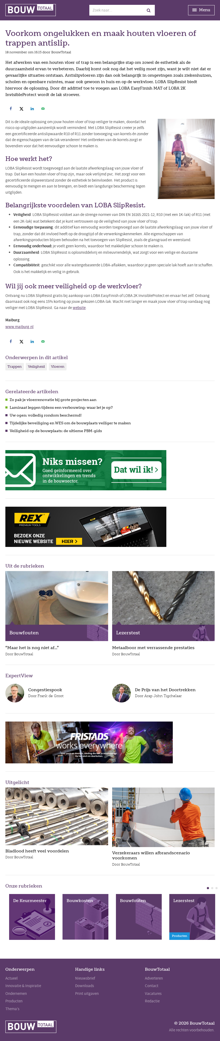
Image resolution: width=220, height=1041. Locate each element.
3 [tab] (216, 888)
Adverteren (154, 978)
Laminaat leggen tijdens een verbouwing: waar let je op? (61, 407)
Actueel (11, 978)
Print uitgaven (87, 993)
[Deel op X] (21, 108)
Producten (14, 1001)
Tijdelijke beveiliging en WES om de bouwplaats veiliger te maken (70, 423)
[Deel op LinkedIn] (32, 108)
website (79, 307)
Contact (151, 985)
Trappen (15, 367)
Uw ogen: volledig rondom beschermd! (46, 415)
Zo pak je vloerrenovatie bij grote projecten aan (53, 400)
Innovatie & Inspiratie (23, 985)
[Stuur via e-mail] (43, 108)
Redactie (152, 1001)
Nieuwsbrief (85, 978)
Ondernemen (16, 993)
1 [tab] (208, 888)
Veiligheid (36, 367)
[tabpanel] (32, 917)
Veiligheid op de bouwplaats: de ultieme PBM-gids (56, 431)
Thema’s (12, 1008)
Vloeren (57, 367)
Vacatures (153, 993)
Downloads (84, 985)
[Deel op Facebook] (10, 108)
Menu (204, 10)
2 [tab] (212, 888)
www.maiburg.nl (19, 326)
